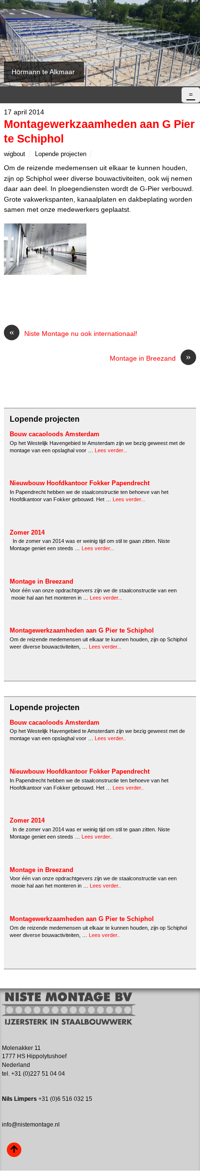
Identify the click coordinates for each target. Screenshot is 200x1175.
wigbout (14, 154)
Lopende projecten (60, 154)
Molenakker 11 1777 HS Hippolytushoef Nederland (34, 1057)
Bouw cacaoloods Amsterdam (55, 434)
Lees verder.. (110, 738)
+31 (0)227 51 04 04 (38, 1073)
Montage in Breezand (150, 357)
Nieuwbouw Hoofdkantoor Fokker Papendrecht (80, 483)
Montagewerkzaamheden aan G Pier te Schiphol (82, 630)
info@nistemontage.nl (31, 1124)
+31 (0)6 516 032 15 (65, 1099)
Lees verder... (111, 450)
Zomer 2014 (27, 532)
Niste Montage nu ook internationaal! (73, 333)
